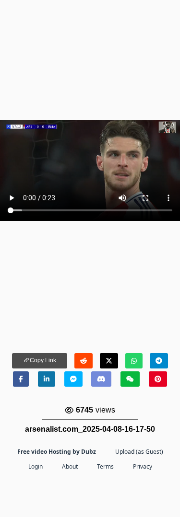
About (70, 466)
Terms (105, 466)
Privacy (142, 466)
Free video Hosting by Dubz (56, 452)
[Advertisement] (90, 60)
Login (35, 466)
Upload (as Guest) (139, 452)
